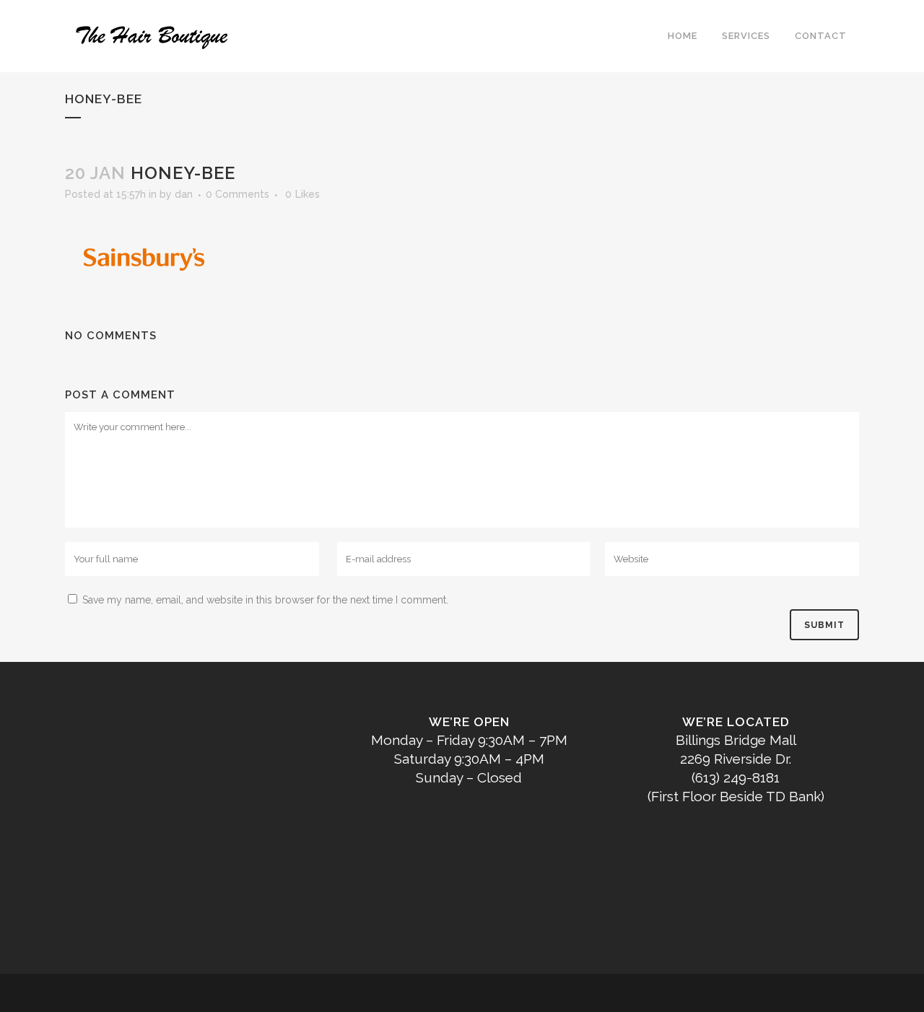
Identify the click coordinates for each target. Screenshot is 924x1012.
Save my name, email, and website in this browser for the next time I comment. (265, 600)
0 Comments (237, 194)
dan (184, 194)
